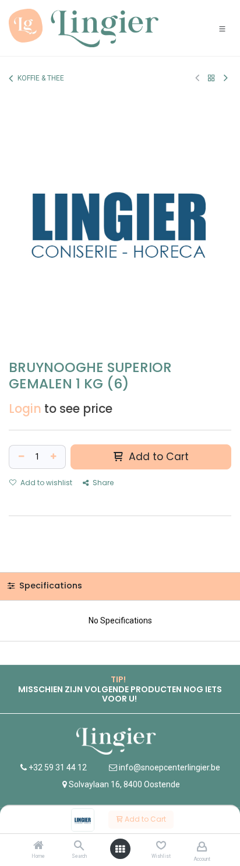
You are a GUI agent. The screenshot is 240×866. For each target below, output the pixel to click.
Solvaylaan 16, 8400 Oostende (124, 784)
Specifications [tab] (49, 585)
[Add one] (54, 457)
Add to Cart (144, 819)
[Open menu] (120, 849)
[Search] (78, 846)
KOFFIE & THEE (40, 78)
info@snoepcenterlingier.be (169, 767)
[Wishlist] (161, 846)
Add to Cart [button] (157, 457)
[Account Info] (201, 846)
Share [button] (102, 483)
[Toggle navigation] (222, 28)
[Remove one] (20, 457)
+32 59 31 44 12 (57, 767)
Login (25, 409)
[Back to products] (211, 78)
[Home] (38, 846)
